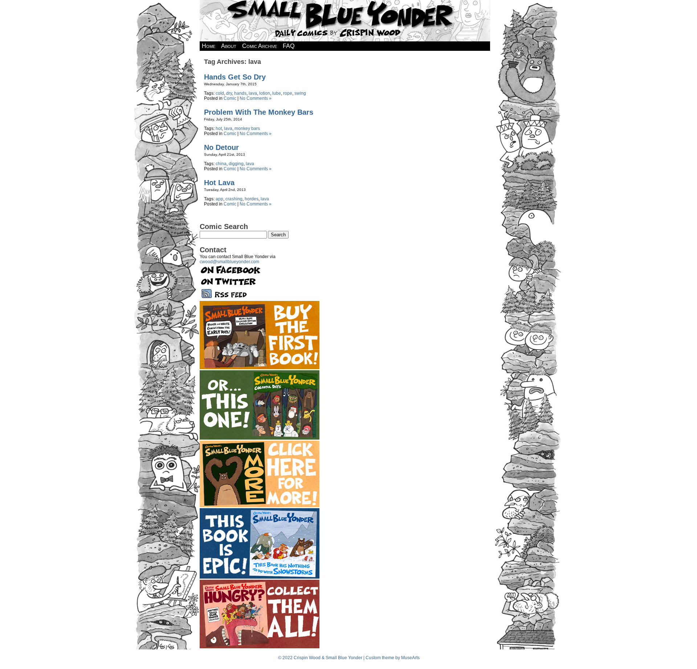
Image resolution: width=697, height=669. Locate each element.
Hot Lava (219, 183)
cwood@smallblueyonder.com (229, 261)
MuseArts (410, 657)
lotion (264, 93)
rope (287, 93)
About (228, 46)
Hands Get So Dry (235, 77)
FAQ (288, 46)
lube (276, 93)
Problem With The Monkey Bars (258, 112)
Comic (230, 98)
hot (219, 128)
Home (208, 46)
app (219, 198)
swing (300, 93)
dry (229, 93)
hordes (251, 198)
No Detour (221, 147)
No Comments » (256, 98)
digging (236, 163)
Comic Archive (259, 46)
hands (240, 93)
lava (253, 93)
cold (220, 93)
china (221, 163)
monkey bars (247, 128)
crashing (233, 198)
